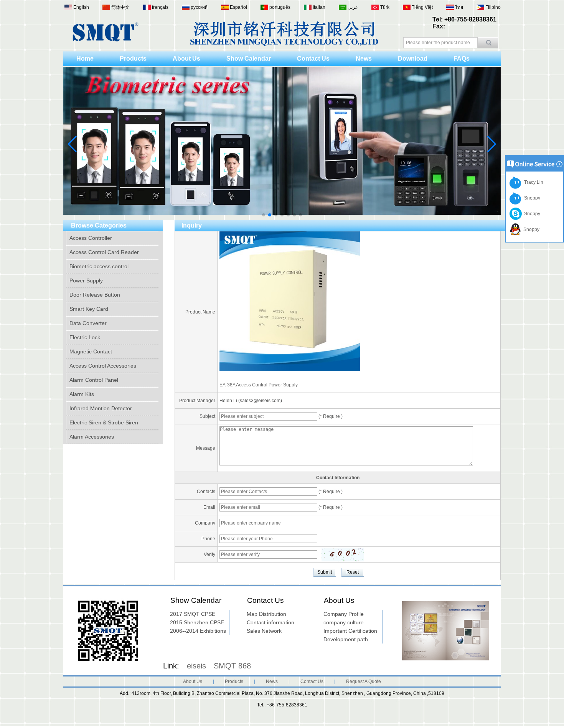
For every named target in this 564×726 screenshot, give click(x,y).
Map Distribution (266, 614)
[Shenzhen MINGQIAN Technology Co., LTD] (105, 40)
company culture (343, 622)
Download (412, 58)
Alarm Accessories (91, 437)
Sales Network (264, 631)
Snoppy (531, 198)
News (364, 58)
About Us (186, 58)
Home (85, 58)
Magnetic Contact (90, 351)
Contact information (270, 622)
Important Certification (350, 631)
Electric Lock (84, 337)
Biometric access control (99, 266)
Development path (345, 639)
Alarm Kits (81, 394)
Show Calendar (248, 58)
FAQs (462, 58)
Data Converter (88, 323)
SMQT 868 (232, 666)
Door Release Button (94, 295)
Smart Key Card (88, 309)
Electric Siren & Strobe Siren (103, 422)
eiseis (196, 666)
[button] (263, 214)
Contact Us (313, 58)
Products (133, 58)
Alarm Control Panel (93, 380)
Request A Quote (363, 681)
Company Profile (343, 614)
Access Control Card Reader (104, 252)
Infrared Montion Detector (100, 408)
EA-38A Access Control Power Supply (258, 385)
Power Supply (86, 280)
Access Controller (90, 238)
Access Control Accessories (102, 366)
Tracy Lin (532, 182)
